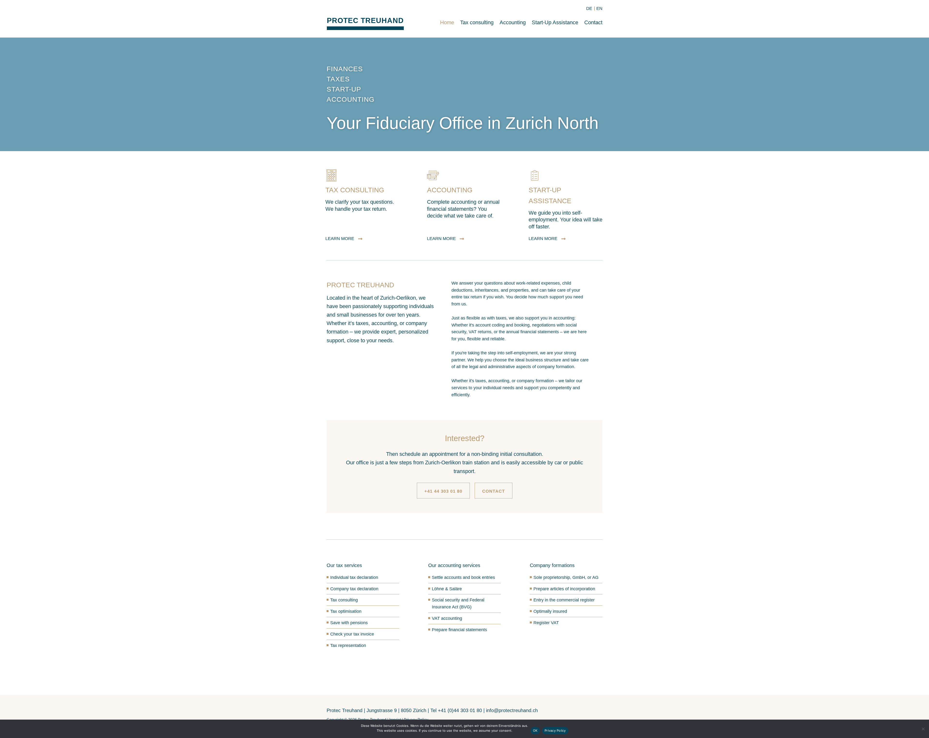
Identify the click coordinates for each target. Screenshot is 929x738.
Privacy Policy (555, 730)
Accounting (513, 22)
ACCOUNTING (449, 190)
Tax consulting (477, 22)
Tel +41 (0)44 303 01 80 (456, 710)
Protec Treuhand (365, 20)
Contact (593, 22)
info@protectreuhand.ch (512, 710)
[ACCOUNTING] (433, 175)
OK (535, 730)
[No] (923, 728)
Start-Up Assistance (555, 22)
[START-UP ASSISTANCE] (535, 175)
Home (447, 22)
